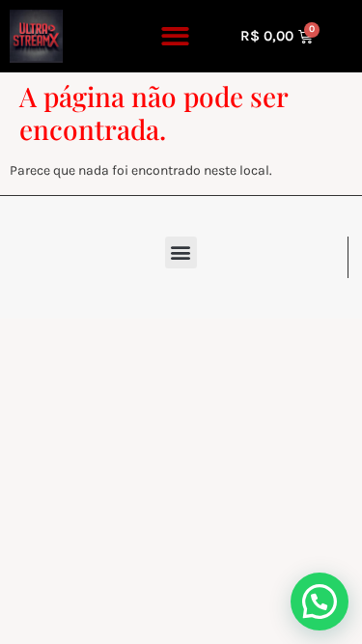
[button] (176, 36)
